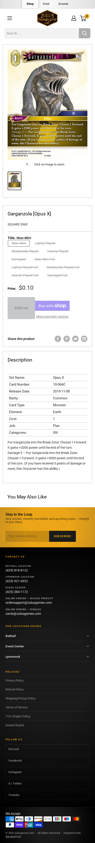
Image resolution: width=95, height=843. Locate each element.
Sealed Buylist (15, 725)
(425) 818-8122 (17, 570)
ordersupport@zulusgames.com (29, 602)
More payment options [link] (52, 316)
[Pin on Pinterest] (66, 339)
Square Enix (18, 224)
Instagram (15, 772)
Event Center (15, 646)
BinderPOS (13, 837)
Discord (14, 749)
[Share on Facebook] (58, 339)
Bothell (11, 636)
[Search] (84, 33)
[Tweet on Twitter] (75, 339)
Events (63, 4)
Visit (46, 4)
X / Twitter (15, 783)
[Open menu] (9, 18)
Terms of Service (17, 707)
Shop (30, 4)
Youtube (14, 795)
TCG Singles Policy (18, 716)
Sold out (21, 308)
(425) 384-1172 (17, 592)
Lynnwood (13, 656)
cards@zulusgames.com (23, 613)
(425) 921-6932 (17, 581)
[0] (83, 18)
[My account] (73, 18)
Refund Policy (15, 689)
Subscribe (62, 536)
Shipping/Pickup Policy (21, 698)
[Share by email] (84, 339)
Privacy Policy (15, 680)
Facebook (15, 760)
